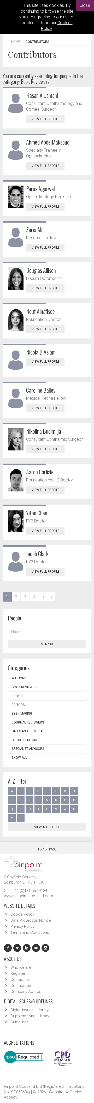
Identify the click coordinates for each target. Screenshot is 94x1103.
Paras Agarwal (40, 188)
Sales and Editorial (28, 731)
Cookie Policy (22, 914)
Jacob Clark (37, 553)
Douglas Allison (41, 270)
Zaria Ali (34, 229)
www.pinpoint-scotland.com (28, 896)
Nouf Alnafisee (40, 311)
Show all (19, 758)
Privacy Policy (22, 926)
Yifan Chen (36, 513)
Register (17, 973)
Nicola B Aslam (41, 352)
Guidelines (19, 1022)
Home (15, 42)
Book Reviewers (25, 687)
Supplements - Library (29, 1016)
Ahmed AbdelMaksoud (47, 142)
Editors (18, 705)
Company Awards (25, 991)
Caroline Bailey (40, 390)
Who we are (20, 967)
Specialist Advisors (28, 749)
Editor (17, 696)
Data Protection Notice (30, 920)
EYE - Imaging (22, 713)
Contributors (21, 985)
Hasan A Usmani (42, 95)
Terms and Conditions (29, 932)
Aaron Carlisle (40, 472)
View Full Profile (46, 119)
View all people (47, 827)
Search (47, 644)
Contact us (20, 979)
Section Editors (25, 740)
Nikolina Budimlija (43, 431)
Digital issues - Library (29, 1010)
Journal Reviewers (28, 722)
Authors (19, 678)
